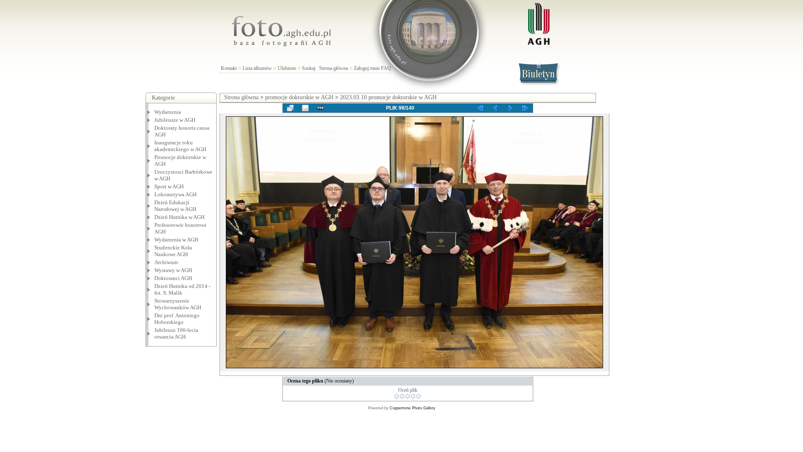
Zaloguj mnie (367, 68)
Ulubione (287, 68)
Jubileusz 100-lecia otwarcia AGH (176, 333)
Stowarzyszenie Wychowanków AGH (177, 304)
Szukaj (308, 68)
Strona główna (333, 68)
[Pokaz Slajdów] (320, 108)
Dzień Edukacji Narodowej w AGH (175, 205)
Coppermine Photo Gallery (412, 408)
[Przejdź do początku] (480, 108)
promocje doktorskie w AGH (299, 97)
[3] (407, 396)
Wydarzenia (167, 112)
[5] (418, 396)
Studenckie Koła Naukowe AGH (173, 250)
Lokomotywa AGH (175, 194)
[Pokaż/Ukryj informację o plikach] (305, 108)
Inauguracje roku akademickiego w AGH (180, 145)
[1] (396, 396)
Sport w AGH (169, 186)
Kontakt (229, 68)
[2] (402, 396)
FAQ (386, 68)
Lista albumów (257, 68)
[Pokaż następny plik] (510, 108)
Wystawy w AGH (173, 270)
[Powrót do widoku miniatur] (290, 108)
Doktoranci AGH (173, 278)
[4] (413, 396)
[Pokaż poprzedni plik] (495, 108)
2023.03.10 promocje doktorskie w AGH (388, 97)
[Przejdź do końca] (525, 108)
